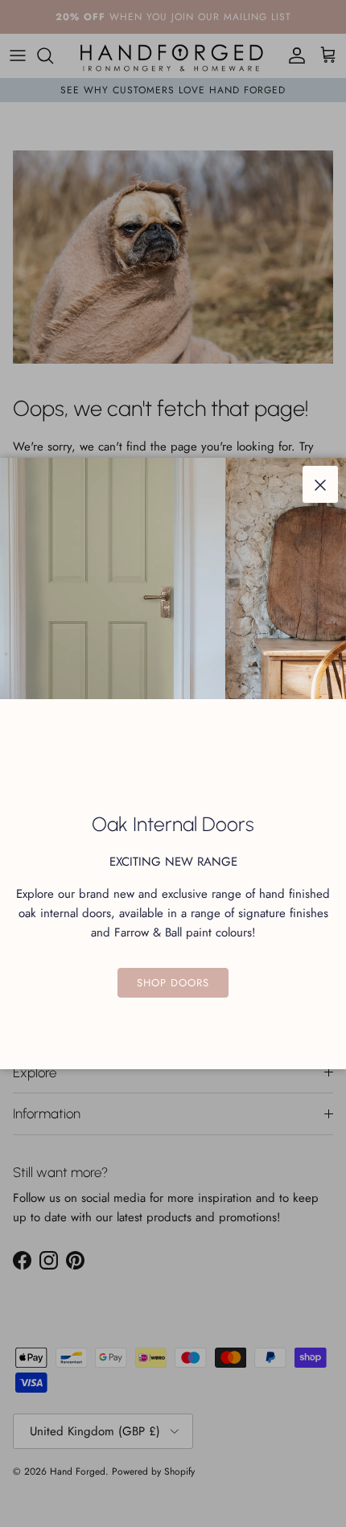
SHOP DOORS (173, 982)
